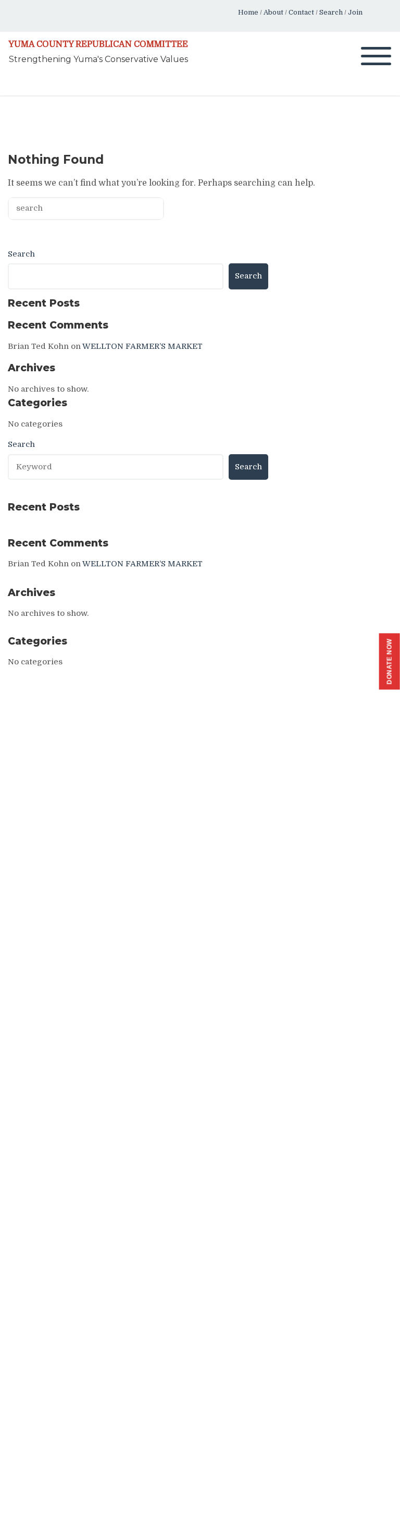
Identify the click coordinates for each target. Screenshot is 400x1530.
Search (331, 12)
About (273, 12)
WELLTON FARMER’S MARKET (142, 346)
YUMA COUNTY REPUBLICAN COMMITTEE (98, 44)
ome (251, 12)
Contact (301, 12)
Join (355, 12)
